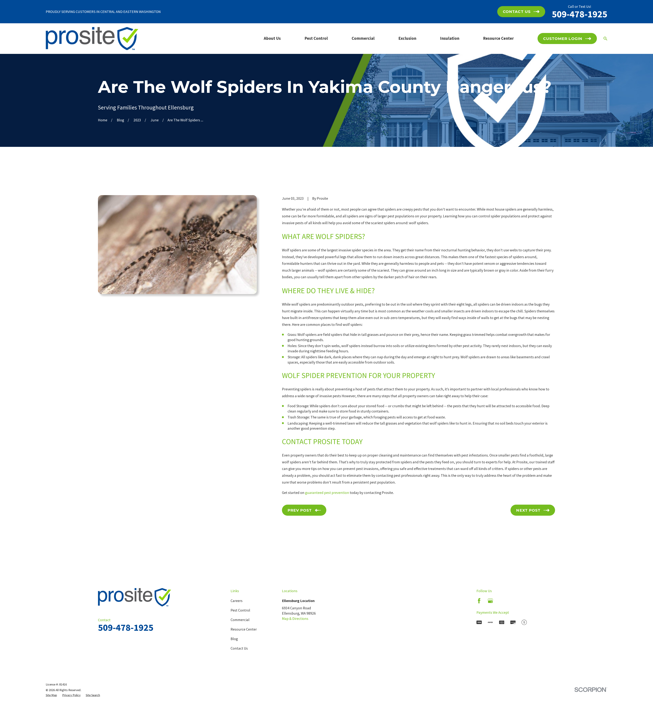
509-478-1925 (579, 14)
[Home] (92, 38)
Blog (234, 638)
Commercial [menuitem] (363, 38)
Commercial (240, 619)
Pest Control (240, 610)
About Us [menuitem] (272, 38)
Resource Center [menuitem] (498, 38)
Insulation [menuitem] (449, 38)
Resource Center (244, 629)
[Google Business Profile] (490, 600)
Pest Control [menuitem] (316, 38)
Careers (236, 600)
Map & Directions (295, 618)
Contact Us (239, 648)
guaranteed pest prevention (327, 492)
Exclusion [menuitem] (407, 38)
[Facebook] (479, 600)
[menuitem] (51, 695)
